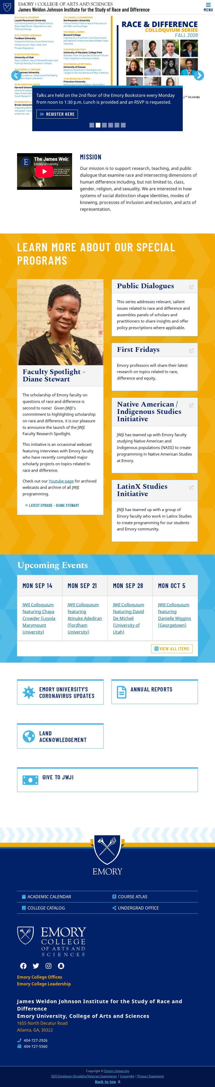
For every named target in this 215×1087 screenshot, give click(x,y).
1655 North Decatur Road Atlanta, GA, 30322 (42, 1026)
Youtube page (61, 481)
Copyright (127, 1076)
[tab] (91, 125)
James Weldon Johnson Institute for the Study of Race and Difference (84, 9)
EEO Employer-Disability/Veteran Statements (84, 1076)
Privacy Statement (150, 1076)
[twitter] (36, 966)
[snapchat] (61, 966)
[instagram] (48, 966)
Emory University (116, 1071)
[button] (16, 75)
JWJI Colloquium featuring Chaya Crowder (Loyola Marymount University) (39, 618)
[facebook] (23, 966)
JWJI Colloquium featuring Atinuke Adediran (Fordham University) (85, 618)
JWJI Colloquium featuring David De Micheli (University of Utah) (128, 618)
